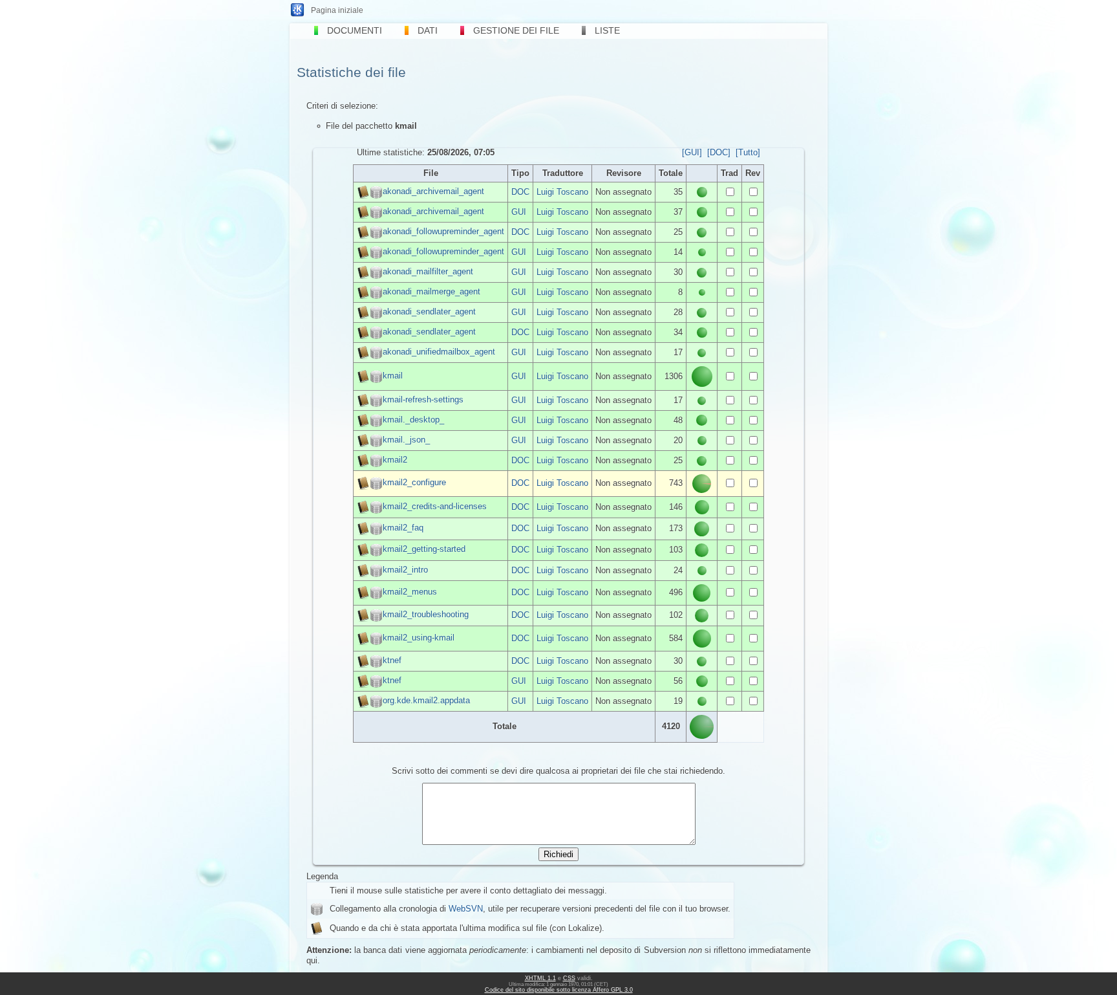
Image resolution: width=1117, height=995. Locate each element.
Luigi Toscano (562, 192)
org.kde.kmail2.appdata (426, 700)
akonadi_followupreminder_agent (443, 231)
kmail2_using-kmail (418, 637)
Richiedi (558, 854)
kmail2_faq (403, 528)
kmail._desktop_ (413, 419)
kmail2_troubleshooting (426, 615)
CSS (569, 978)
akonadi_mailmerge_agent (431, 291)
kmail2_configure (414, 483)
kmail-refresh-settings (423, 399)
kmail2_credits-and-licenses (435, 506)
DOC (520, 192)
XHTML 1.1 (540, 978)
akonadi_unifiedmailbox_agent (439, 351)
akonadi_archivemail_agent (433, 191)
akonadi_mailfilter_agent (428, 271)
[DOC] (718, 152)
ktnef (392, 660)
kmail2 (395, 460)
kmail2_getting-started (424, 549)
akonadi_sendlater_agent (429, 311)
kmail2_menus (410, 592)
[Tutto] (748, 152)
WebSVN (466, 908)
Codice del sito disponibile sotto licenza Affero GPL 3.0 (559, 990)
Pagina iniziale (337, 10)
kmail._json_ (406, 439)
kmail (393, 375)
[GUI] (692, 152)
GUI (518, 212)
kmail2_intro (405, 569)
